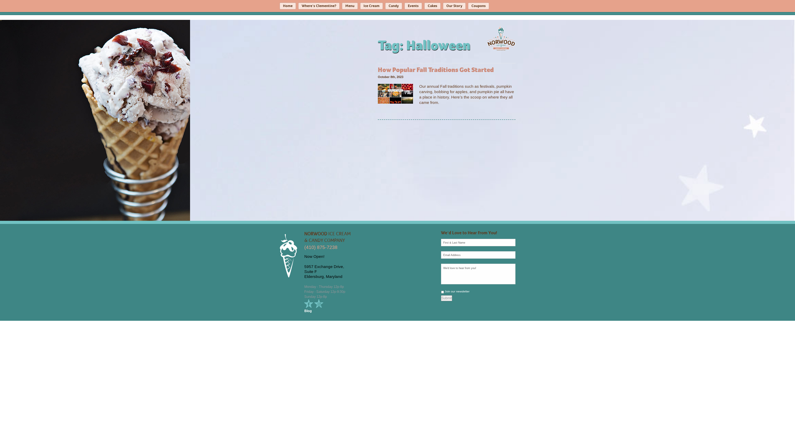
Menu (349, 6)
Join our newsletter (457, 291)
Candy (394, 6)
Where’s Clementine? (319, 6)
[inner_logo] (501, 38)
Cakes (432, 6)
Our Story (454, 6)
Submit (446, 298)
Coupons (478, 6)
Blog (308, 311)
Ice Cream (371, 6)
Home (288, 6)
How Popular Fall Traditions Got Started (436, 70)
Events (413, 6)
